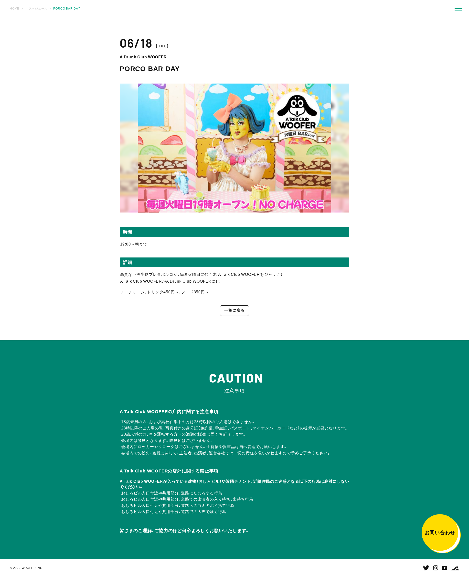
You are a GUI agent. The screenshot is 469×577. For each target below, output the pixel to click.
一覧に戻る (234, 310)
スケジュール (38, 8)
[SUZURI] (455, 568)
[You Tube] (444, 568)
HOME (14, 8)
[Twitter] (426, 568)
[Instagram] (435, 568)
